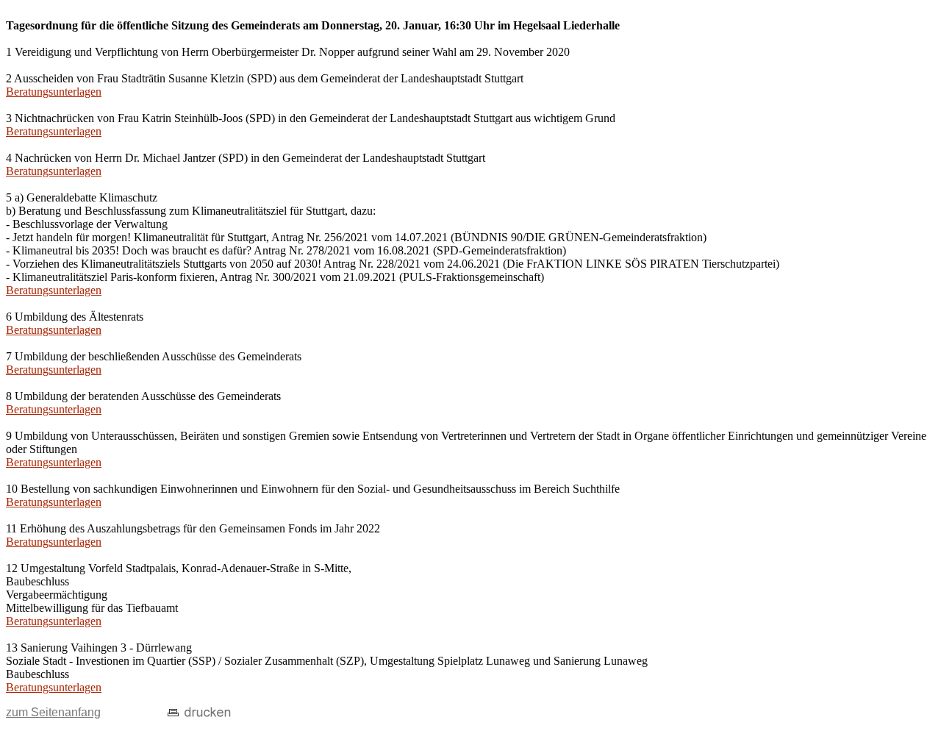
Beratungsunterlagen (53, 91)
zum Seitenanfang (53, 712)
